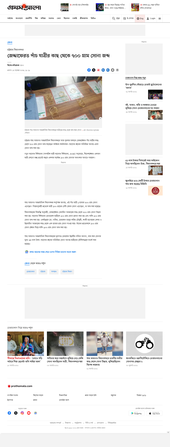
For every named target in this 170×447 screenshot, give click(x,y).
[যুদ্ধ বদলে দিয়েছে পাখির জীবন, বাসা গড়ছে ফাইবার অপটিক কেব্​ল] (100, 7)
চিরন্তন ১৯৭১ (141, 395)
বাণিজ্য (43, 18)
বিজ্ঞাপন (68, 423)
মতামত (51, 18)
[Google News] (35, 413)
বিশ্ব (36, 18)
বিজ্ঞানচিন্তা (63, 395)
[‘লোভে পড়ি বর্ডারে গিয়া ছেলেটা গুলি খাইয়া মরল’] (25, 344)
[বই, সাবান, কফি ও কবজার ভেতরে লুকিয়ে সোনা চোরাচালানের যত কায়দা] (155, 115)
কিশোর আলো (38, 395)
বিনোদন (67, 18)
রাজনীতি (29, 18)
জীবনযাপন (84, 18)
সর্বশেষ (10, 18)
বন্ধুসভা (113, 395)
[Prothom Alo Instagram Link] (23, 413)
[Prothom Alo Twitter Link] (17, 413)
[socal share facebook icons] (89, 71)
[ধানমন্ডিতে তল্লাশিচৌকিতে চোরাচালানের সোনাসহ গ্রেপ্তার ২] (144, 344)
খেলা (59, 18)
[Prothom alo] (24, 7)
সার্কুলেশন (78, 423)
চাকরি (75, 18)
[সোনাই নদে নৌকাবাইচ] (65, 7)
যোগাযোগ (100, 423)
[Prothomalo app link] (136, 413)
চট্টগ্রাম (43, 271)
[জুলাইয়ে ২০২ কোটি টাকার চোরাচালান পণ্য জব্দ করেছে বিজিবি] (155, 190)
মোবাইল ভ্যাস (64, 400)
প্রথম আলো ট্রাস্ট (90, 395)
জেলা (9, 42)
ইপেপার (10, 400)
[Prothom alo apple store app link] (154, 413)
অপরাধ (54, 271)
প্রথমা (35, 400)
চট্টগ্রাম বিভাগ (67, 271)
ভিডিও (93, 18)
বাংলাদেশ (19, 18)
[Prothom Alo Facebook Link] (10, 413)
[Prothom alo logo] (19, 386)
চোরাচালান (31, 271)
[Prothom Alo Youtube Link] (30, 413)
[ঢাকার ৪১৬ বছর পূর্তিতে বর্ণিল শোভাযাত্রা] (135, 7)
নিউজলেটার (112, 423)
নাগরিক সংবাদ (12, 395)
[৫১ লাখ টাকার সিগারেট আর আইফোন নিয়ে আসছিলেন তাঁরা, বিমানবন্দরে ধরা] (155, 170)
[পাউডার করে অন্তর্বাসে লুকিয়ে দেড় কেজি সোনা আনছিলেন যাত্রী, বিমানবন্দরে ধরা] (65, 344)
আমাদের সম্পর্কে (55, 423)
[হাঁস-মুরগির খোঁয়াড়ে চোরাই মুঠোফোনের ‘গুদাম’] (155, 94)
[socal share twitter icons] (94, 71)
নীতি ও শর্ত (89, 423)
